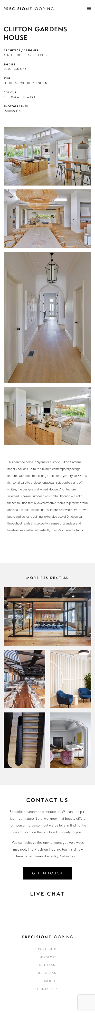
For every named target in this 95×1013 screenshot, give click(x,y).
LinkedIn (47, 981)
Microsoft (70, 676)
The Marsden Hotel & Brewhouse (25, 676)
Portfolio (47, 949)
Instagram (47, 973)
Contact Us (47, 989)
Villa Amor (70, 737)
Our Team (47, 965)
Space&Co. (47, 614)
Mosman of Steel (24, 737)
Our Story (47, 957)
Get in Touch (47, 873)
